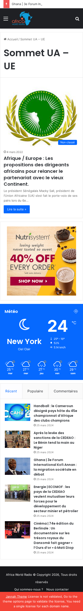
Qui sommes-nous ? (28, 589)
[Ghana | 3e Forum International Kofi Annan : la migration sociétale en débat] (17, 466)
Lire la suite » (16, 209)
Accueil (12, 39)
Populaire (35, 391)
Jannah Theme (16, 596)
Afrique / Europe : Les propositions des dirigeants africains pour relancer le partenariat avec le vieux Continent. (36, 171)
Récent (11, 391)
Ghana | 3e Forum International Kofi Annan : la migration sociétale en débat (55, 467)
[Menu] (5, 20)
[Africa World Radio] (22, 18)
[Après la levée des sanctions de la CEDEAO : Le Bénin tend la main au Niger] (17, 439)
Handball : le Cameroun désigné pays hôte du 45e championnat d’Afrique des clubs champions (55, 413)
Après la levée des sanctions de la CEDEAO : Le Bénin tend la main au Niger (54, 440)
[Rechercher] (77, 20)
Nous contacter (57, 589)
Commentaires (66, 391)
